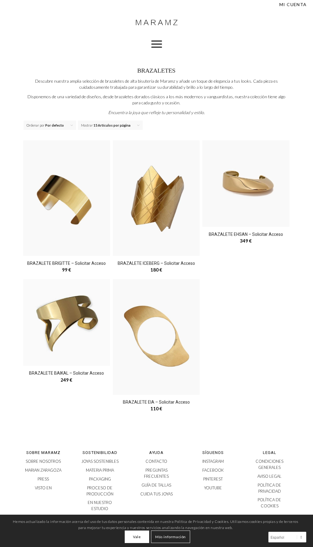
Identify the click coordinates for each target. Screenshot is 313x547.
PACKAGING (100, 479)
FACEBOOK (213, 470)
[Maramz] (156, 22)
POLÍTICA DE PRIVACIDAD (269, 488)
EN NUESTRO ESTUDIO (100, 505)
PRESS (43, 479)
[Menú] (156, 44)
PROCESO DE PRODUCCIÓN (100, 490)
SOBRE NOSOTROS (43, 461)
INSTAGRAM (213, 461)
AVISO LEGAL (269, 476)
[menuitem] (291, 4)
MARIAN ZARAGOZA (43, 470)
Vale (137, 536)
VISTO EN (43, 487)
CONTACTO (156, 461)
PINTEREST (213, 479)
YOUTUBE (213, 487)
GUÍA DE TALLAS (156, 485)
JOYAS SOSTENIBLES (100, 461)
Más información (170, 536)
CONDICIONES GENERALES (269, 464)
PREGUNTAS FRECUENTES (156, 473)
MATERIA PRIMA (100, 470)
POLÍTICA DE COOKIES (269, 502)
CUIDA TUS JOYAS (156, 493)
